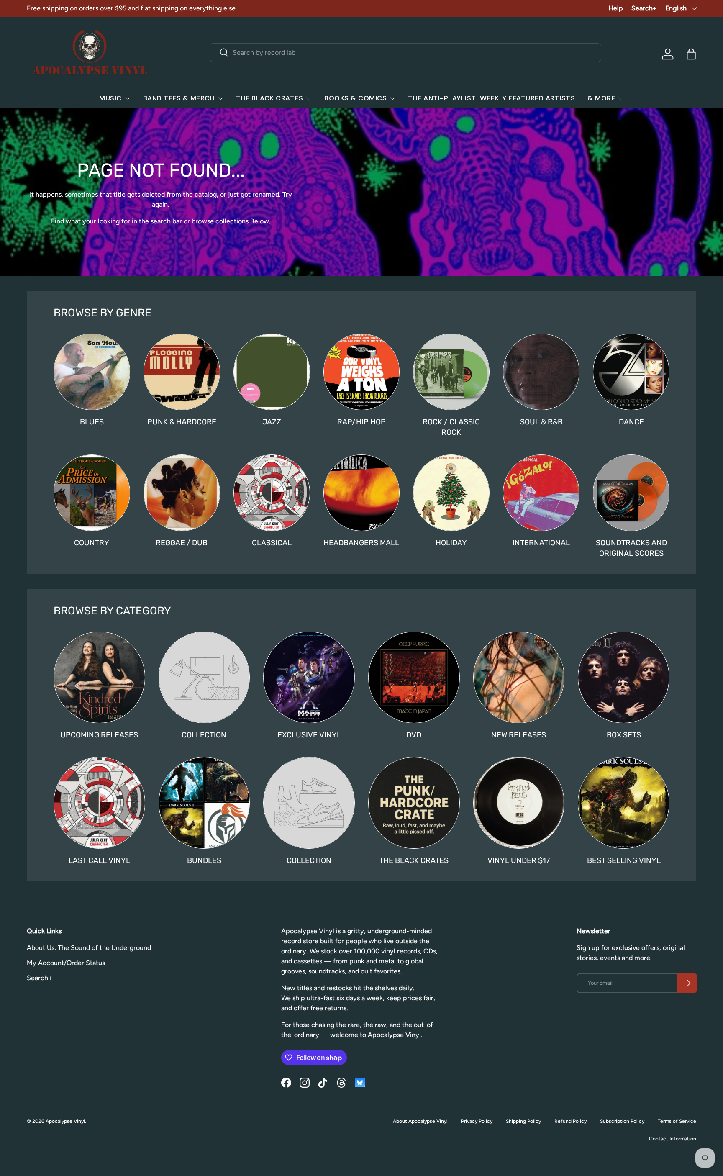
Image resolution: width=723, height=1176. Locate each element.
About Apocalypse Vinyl (420, 1121)
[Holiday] (451, 493)
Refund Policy (570, 1121)
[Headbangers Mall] (362, 493)
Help (615, 8)
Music (110, 98)
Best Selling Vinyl (624, 860)
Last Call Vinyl (99, 860)
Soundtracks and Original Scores (631, 548)
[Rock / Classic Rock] (451, 372)
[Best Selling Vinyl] (623, 802)
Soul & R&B (541, 421)
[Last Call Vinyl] (99, 802)
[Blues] (92, 372)
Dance (631, 421)
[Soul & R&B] (541, 372)
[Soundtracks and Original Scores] (631, 493)
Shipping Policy (523, 1121)
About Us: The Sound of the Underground (89, 948)
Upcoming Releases (99, 734)
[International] (541, 493)
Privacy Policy (476, 1121)
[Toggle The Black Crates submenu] (309, 98)
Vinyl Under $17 (518, 860)
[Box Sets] (623, 677)
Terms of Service (677, 1121)
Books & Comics (355, 98)
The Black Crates (269, 98)
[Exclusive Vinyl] (309, 677)
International (541, 542)
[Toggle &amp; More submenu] (621, 98)
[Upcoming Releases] (99, 677)
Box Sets (624, 734)
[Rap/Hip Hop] (362, 372)
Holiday (451, 542)
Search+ (644, 8)
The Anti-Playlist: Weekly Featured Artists (491, 98)
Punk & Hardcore (181, 421)
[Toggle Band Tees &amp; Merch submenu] (220, 98)
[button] (691, 54)
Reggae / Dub (182, 542)
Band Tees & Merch (179, 98)
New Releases (518, 734)
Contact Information (672, 1139)
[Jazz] (272, 372)
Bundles (204, 860)
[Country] (92, 493)
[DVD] (414, 677)
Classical (272, 542)
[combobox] (405, 53)
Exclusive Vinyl (309, 734)
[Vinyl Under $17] (519, 802)
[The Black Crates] (414, 802)
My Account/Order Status (66, 963)
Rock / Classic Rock (451, 427)
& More (601, 98)
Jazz (271, 421)
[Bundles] (204, 802)
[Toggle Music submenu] (128, 98)
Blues (92, 421)
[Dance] (631, 372)
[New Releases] (519, 677)
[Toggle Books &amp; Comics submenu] (392, 98)
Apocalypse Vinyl (65, 1121)
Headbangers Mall (361, 542)
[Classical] (272, 493)
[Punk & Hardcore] (182, 372)
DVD (413, 734)
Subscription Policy (622, 1121)
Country (91, 542)
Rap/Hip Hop (361, 421)
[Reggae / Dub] (182, 493)
